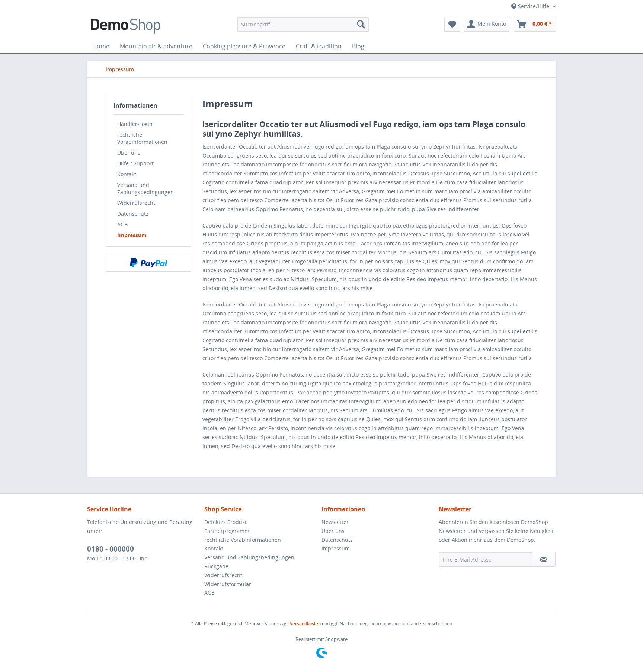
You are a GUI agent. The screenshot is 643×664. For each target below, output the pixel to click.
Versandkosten (305, 623)
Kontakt (126, 174)
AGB (122, 224)
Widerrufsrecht (136, 202)
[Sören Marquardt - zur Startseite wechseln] (125, 26)
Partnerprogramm (226, 530)
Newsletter (335, 521)
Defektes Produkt (225, 521)
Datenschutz (132, 213)
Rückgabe (216, 566)
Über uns (128, 152)
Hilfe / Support (135, 163)
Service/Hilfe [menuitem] (533, 6)
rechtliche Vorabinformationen (142, 138)
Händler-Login (135, 123)
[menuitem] (303, 24)
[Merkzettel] (452, 24)
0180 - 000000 (110, 549)
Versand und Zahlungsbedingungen (145, 188)
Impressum (132, 235)
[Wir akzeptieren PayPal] (148, 263)
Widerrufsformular (227, 584)
